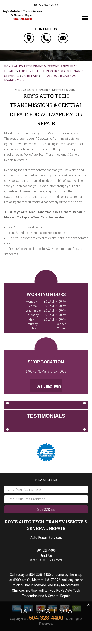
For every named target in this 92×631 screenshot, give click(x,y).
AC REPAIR (30, 76)
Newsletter (46, 480)
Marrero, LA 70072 (64, 90)
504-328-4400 (24, 90)
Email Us (46, 556)
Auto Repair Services (46, 538)
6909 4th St (44, 90)
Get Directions (48, 386)
